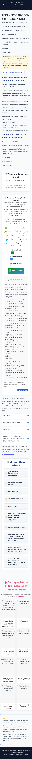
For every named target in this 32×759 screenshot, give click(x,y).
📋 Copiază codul (23, 390)
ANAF (25, 451)
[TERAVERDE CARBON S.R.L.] (16, 273)
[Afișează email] (10, 165)
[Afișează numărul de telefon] (11, 161)
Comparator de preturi (24, 750)
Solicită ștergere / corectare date (13, 72)
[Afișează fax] (9, 157)
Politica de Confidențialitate (9, 750)
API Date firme (24, 5)
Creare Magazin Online (10, 5)
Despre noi (19, 2)
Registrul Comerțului (8, 454)
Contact (16, 7)
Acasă (11, 2)
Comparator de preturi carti (16, 752)
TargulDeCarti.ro (19, 596)
